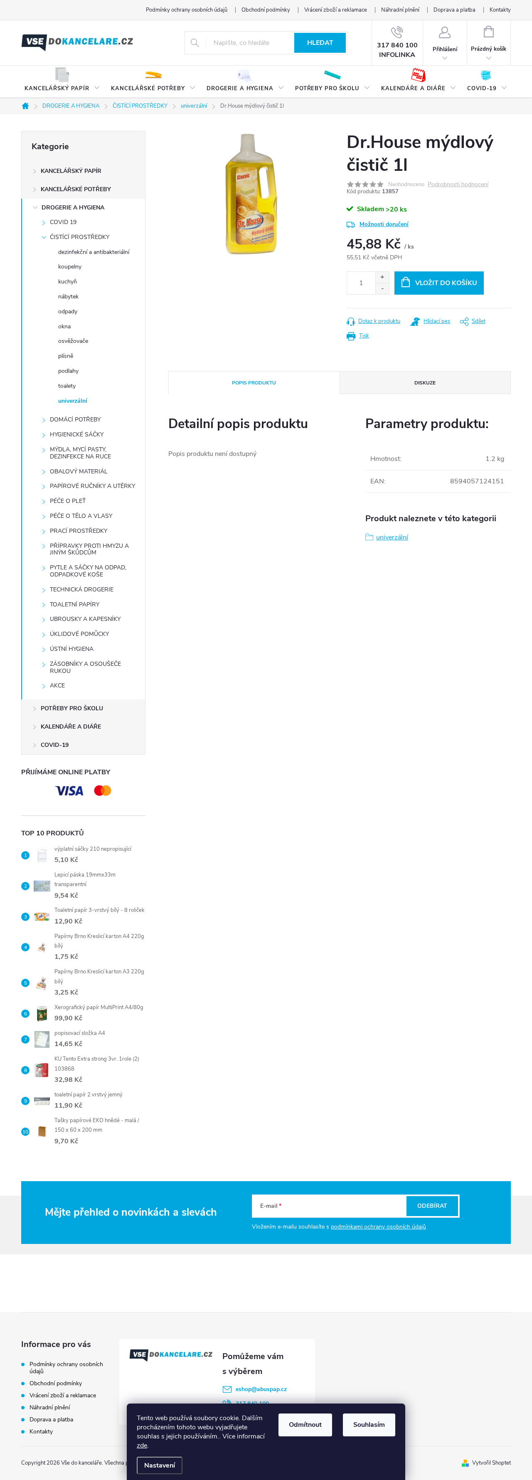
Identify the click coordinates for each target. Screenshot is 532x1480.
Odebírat (432, 1206)
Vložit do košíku (446, 283)
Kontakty (500, 10)
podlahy (68, 371)
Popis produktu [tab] (254, 382)
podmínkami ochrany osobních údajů (378, 1227)
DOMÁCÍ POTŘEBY (75, 420)
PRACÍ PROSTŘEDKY (78, 531)
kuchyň (67, 282)
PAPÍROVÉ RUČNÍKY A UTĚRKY (92, 486)
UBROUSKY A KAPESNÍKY (85, 619)
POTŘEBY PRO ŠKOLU (72, 708)
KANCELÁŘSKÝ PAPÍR (71, 171)
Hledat (320, 42)
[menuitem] (62, 82)
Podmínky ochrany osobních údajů (186, 10)
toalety (67, 386)
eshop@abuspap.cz (261, 1389)
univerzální (72, 401)
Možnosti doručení (384, 224)
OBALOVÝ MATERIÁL (79, 471)
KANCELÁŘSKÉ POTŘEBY (76, 189)
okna (64, 326)
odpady (67, 311)
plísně (65, 356)
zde (142, 1445)
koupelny (69, 267)
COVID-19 (55, 745)
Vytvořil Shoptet (491, 1463)
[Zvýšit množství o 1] (382, 277)
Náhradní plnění (400, 10)
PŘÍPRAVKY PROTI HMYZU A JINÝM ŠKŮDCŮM (89, 549)
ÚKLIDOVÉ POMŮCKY (79, 634)
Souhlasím (369, 1424)
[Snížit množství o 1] (382, 288)
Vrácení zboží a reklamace (335, 10)
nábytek (68, 296)
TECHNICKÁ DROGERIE (81, 589)
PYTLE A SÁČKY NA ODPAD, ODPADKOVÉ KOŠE (88, 571)
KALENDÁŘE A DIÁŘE (71, 727)
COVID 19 (63, 222)
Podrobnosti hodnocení (458, 184)
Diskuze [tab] (425, 382)
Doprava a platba (454, 10)
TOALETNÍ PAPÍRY (74, 604)
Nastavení (159, 1465)
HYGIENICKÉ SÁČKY (76, 434)
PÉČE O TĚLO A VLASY (81, 516)
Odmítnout (305, 1424)
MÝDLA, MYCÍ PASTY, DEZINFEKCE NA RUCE (80, 453)
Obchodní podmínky (265, 10)
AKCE (57, 686)
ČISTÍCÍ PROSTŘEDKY (79, 237)
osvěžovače (73, 341)
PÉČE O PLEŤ (68, 501)
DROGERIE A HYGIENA (73, 208)
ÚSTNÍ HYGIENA (72, 649)
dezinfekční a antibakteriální (93, 252)
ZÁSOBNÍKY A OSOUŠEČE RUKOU (85, 667)
